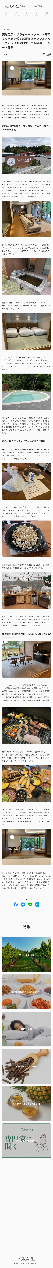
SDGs (5, 54)
